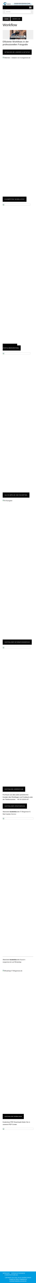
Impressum (6, 1273)
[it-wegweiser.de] (18, 3)
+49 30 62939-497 (23, 799)
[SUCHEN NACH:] (18, 11)
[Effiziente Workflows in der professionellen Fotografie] (18, 38)
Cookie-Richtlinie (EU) (11, 1275)
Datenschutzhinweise (18, 1273)
